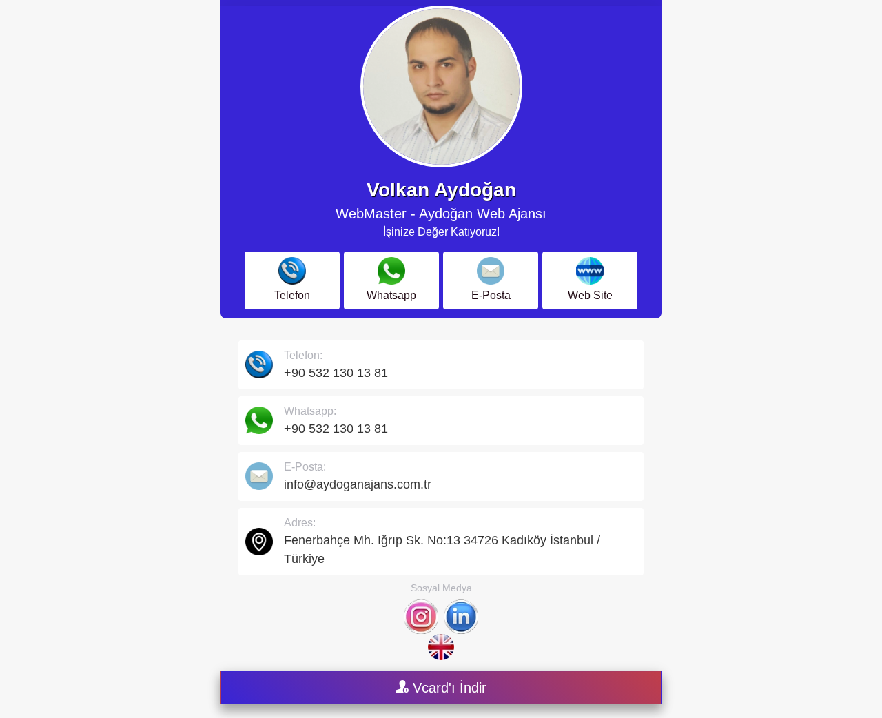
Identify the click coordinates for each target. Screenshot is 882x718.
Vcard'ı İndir (447, 687)
